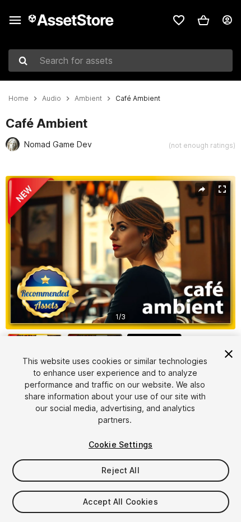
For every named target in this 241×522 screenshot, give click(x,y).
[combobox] (120, 60)
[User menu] (227, 20)
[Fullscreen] (222, 189)
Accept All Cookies (120, 501)
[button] (203, 20)
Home (18, 98)
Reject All (120, 470)
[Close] (228, 354)
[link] (179, 20)
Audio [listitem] (51, 98)
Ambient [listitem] (88, 98)
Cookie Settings (120, 444)
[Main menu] (15, 20)
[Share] (201, 189)
